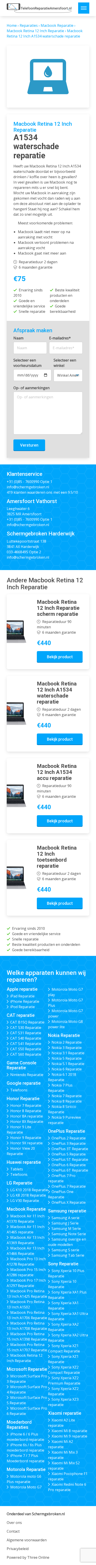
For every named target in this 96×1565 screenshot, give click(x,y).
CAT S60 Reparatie (25, 1054)
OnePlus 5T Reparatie (70, 1159)
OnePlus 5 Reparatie (69, 1154)
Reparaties (29, 25)
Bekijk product (60, 656)
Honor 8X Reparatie (26, 1121)
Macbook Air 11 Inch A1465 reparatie (25, 1229)
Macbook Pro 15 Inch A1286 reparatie (26, 1272)
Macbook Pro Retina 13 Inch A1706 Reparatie (27, 1315)
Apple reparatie (22, 989)
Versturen (29, 445)
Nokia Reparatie (64, 1035)
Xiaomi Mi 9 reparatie (69, 1436)
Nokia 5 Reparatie (67, 1058)
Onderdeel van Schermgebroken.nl (36, 1513)
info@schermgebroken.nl (28, 487)
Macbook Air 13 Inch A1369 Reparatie (25, 1240)
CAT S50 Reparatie (25, 1049)
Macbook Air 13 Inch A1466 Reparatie (25, 1251)
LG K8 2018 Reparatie (28, 1195)
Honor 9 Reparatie (25, 1137)
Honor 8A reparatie (26, 1116)
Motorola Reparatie (26, 1469)
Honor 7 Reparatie (25, 1105)
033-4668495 (17, 552)
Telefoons (18, 1090)
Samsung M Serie (66, 1228)
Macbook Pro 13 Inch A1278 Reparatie (26, 1261)
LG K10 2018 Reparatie (29, 1189)
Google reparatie (24, 1083)
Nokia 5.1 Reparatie (68, 1063)
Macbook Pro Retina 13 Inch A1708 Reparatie (27, 1326)
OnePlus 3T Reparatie (70, 1148)
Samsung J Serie (65, 1223)
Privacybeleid (18, 1548)
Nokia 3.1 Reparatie (68, 1053)
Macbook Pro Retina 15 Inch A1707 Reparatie (27, 1347)
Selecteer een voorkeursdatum (27, 363)
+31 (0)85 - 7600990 (23, 481)
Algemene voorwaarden (27, 1540)
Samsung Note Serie (69, 1233)
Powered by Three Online (28, 1557)
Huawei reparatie (24, 1162)
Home (12, 25)
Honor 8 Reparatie (25, 1110)
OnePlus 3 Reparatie (69, 1143)
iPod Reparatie (22, 1006)
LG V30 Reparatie (24, 1200)
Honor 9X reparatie (26, 1143)
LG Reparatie (19, 1183)
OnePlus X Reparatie (69, 1202)
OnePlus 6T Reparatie (70, 1170)
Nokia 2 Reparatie (67, 1042)
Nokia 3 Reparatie (67, 1047)
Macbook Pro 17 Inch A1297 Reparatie (26, 1283)
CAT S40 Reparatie (25, 1038)
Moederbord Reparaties (19, 1424)
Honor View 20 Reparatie (21, 1151)
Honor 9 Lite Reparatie (19, 1129)
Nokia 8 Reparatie (67, 1101)
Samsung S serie (65, 1249)
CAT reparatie (21, 1015)
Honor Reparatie (23, 1098)
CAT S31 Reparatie (25, 1032)
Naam (18, 338)
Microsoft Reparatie (27, 1369)
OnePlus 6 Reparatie (69, 1164)
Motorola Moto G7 (26, 1487)
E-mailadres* (60, 338)
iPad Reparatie (22, 996)
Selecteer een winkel (65, 363)
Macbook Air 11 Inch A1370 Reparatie (25, 1219)
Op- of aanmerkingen (31, 387)
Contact (13, 1531)
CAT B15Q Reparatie (27, 1022)
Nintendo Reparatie (26, 1074)
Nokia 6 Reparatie (67, 1069)
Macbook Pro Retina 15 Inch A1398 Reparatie (27, 1336)
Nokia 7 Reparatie (67, 1095)
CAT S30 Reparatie (25, 1027)
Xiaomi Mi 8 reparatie (69, 1430)
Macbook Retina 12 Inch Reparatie (35, 30)
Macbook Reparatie (57, 25)
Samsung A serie (65, 1217)
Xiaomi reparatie (64, 1413)
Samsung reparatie (67, 1211)
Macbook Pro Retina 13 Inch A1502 (25, 1304)
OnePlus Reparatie (66, 1131)
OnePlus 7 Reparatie (69, 1186)
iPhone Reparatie (24, 1001)
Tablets (16, 1169)
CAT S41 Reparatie (25, 1043)
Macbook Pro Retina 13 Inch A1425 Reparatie (27, 1294)
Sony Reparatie (63, 1263)
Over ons (14, 1522)
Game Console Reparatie (21, 1065)
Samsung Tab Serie (68, 1255)
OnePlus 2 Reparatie (69, 1138)
